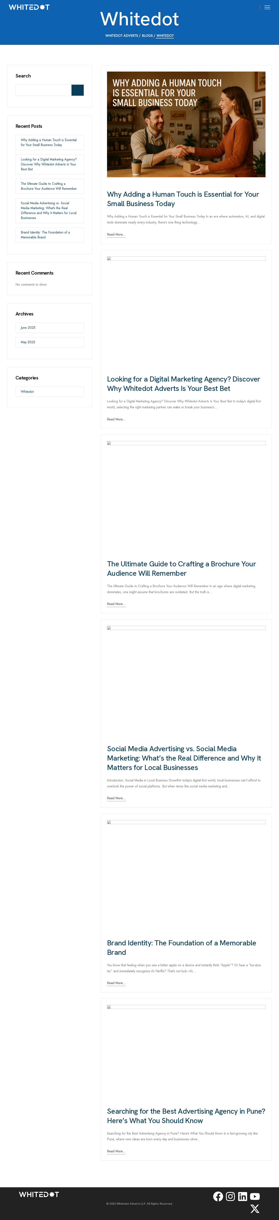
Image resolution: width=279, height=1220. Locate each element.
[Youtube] (255, 1196)
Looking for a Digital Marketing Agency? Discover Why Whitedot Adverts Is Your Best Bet (183, 383)
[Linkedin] (243, 1196)
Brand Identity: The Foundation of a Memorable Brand (181, 947)
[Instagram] (230, 1196)
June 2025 (28, 327)
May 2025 (28, 342)
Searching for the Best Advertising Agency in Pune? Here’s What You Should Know (186, 1115)
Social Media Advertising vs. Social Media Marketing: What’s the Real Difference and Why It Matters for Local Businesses (184, 758)
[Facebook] (218, 1196)
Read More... (116, 234)
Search (23, 76)
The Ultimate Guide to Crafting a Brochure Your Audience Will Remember (181, 568)
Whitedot (27, 391)
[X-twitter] (255, 1209)
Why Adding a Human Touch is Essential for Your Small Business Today (183, 198)
